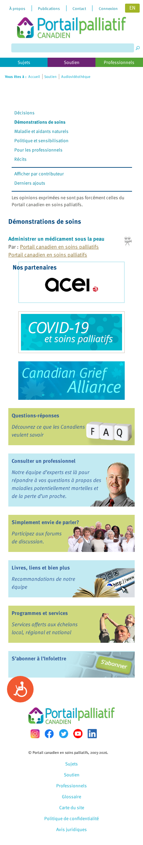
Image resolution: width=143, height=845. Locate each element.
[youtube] (77, 733)
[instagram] (35, 733)
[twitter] (63, 733)
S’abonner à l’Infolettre (39, 658)
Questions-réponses (35, 415)
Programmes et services (40, 613)
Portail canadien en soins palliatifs (59, 247)
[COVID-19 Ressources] (71, 332)
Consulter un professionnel (43, 461)
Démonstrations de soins (40, 121)
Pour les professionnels (38, 149)
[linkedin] (92, 733)
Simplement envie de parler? (45, 522)
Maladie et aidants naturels (41, 131)
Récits (20, 158)
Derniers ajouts (29, 182)
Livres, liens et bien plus (41, 568)
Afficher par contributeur (39, 173)
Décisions (24, 112)
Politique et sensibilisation (41, 140)
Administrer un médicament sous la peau (56, 239)
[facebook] (49, 733)
